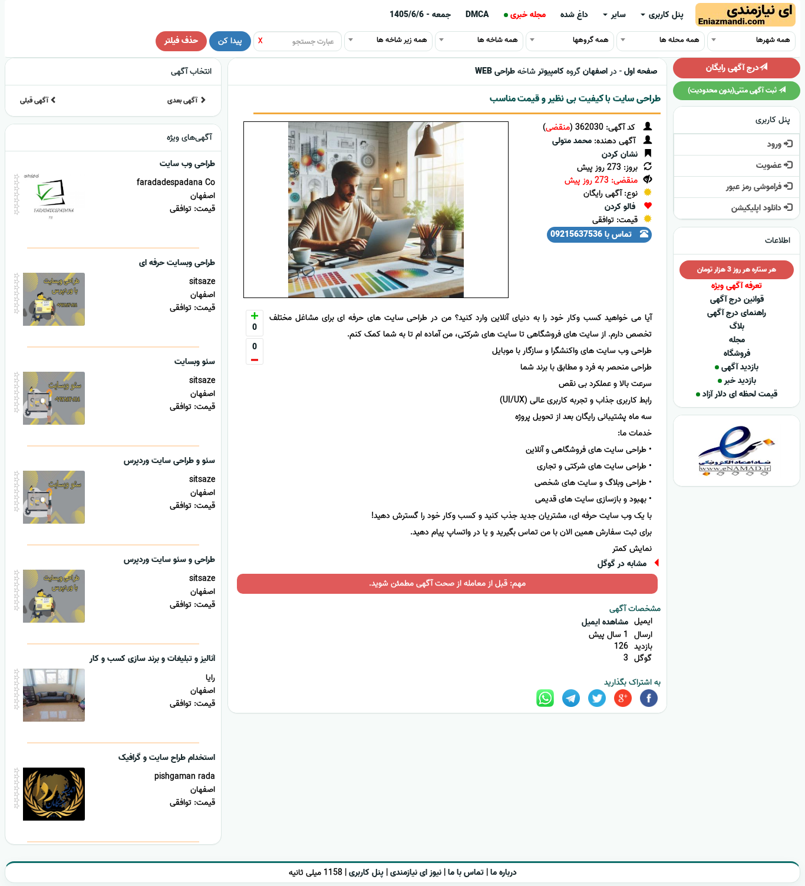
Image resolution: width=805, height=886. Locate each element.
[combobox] (751, 39)
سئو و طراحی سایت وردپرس (169, 461)
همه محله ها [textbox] (679, 40)
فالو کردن (620, 207)
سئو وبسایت (194, 362)
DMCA (477, 15)
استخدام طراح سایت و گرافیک (166, 758)
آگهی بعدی (183, 100)
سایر (617, 15)
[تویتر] (597, 698)
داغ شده (574, 15)
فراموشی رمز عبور (755, 187)
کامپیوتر (551, 71)
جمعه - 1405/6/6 (420, 15)
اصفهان (595, 71)
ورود (775, 144)
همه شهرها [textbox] (773, 40)
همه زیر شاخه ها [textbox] (402, 40)
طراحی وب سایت (187, 164)
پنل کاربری (665, 15)
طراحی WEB (495, 71)
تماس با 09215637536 (592, 235)
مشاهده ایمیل (605, 622)
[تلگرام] (571, 698)
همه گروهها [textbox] (591, 40)
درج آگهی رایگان (732, 68)
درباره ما (503, 873)
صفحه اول (640, 71)
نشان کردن (620, 154)
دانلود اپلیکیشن (757, 208)
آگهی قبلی (35, 100)
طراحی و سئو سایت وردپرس (169, 560)
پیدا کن (230, 41)
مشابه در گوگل (622, 564)
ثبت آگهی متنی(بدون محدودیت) (733, 90)
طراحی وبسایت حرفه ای (177, 263)
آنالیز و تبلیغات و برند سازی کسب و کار (152, 659)
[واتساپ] (545, 698)
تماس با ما (466, 873)
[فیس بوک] (649, 698)
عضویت (770, 166)
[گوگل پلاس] (623, 698)
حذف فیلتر (181, 41)
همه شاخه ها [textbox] (497, 40)
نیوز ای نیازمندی (415, 873)
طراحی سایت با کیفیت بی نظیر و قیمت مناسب (575, 99)
